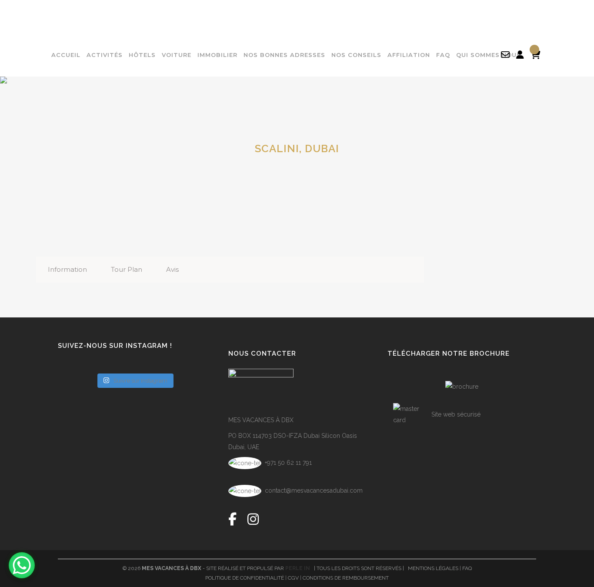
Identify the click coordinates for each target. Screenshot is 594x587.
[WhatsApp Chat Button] (22, 565)
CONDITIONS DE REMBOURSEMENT (346, 578)
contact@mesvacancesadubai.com (314, 490)
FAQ (467, 568)
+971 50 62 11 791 (287, 462)
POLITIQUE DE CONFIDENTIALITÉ (244, 578)
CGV (293, 578)
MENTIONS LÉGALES (433, 568)
